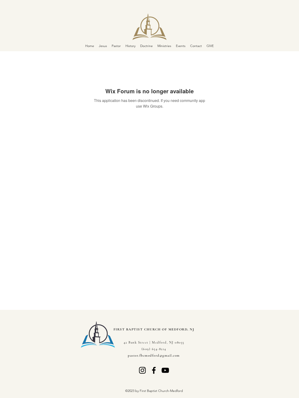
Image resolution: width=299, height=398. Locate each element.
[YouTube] (165, 370)
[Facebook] (153, 370)
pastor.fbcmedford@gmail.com (154, 355)
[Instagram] (142, 370)
